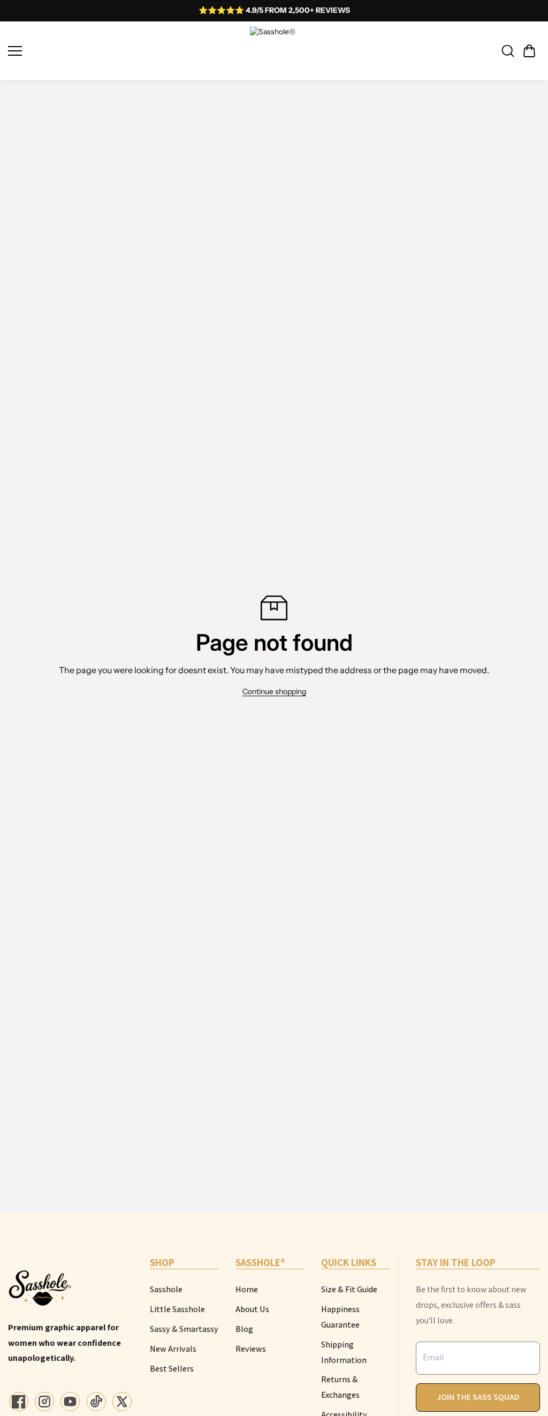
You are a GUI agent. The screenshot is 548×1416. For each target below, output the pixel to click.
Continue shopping (274, 691)
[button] (529, 51)
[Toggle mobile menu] (126, 51)
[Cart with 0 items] (529, 51)
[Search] (508, 51)
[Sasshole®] (274, 51)
